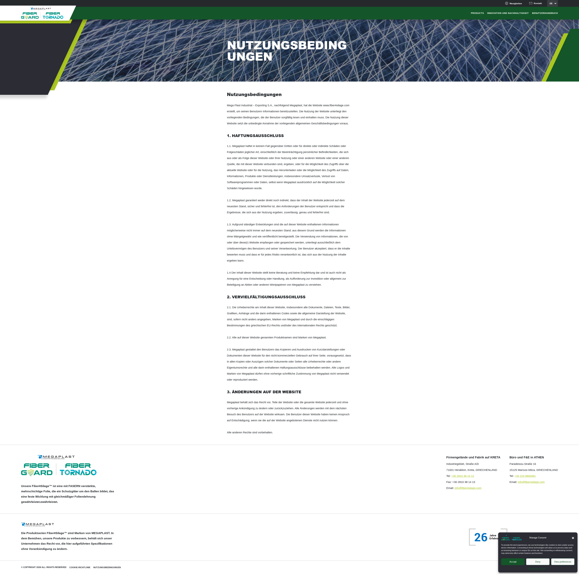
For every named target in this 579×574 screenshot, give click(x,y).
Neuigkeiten (516, 3)
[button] (572, 537)
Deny (538, 561)
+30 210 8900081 (525, 476)
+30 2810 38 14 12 (462, 476)
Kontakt (538, 3)
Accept (512, 561)
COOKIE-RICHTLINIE (536, 569)
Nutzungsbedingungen (107, 567)
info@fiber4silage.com (468, 488)
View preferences (562, 561)
